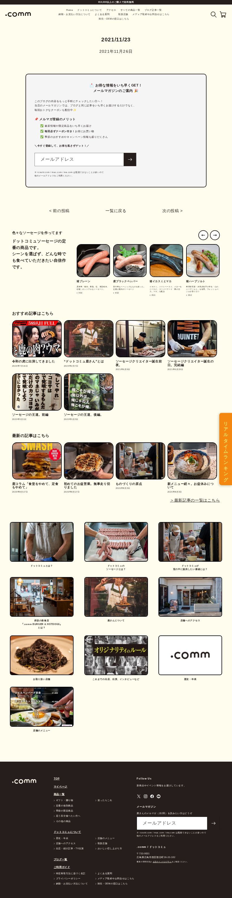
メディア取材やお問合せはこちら (150, 14)
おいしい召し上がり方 (110, 849)
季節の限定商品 (64, 811)
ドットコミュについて (89, 10)
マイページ (61, 786)
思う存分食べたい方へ (68, 816)
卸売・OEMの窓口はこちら (114, 19)
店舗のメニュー (106, 838)
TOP (57, 778)
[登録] (130, 159)
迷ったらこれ (105, 800)
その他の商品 (63, 821)
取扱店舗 (123, 14)
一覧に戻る (116, 210)
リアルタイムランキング (226, 449)
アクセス (111, 10)
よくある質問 (102, 14)
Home (69, 10)
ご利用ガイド (62, 867)
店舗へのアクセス (66, 843)
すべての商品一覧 (130, 10)
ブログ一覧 (61, 859)
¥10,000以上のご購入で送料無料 (116, 2)
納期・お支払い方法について (75, 14)
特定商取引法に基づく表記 (70, 873)
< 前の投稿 (59, 210)
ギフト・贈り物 (64, 800)
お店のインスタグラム (162, 862)
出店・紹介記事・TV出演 (70, 849)
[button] (213, 14)
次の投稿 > (172, 210)
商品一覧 (59, 794)
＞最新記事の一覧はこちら (195, 500)
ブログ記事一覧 (153, 10)
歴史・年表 (62, 838)
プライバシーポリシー (68, 879)
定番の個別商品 (64, 806)
